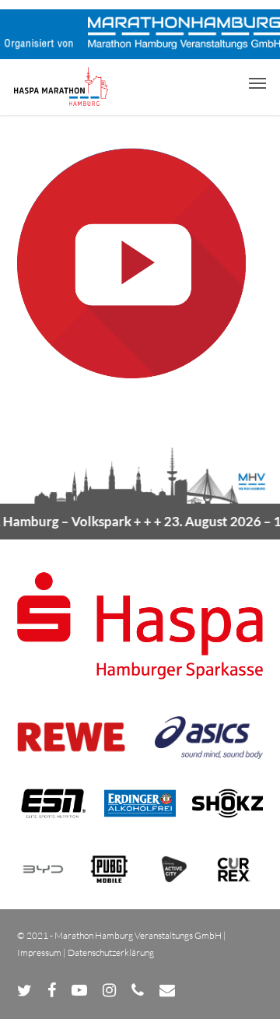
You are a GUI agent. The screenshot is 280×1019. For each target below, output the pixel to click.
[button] (257, 82)
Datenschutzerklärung (111, 952)
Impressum (39, 952)
